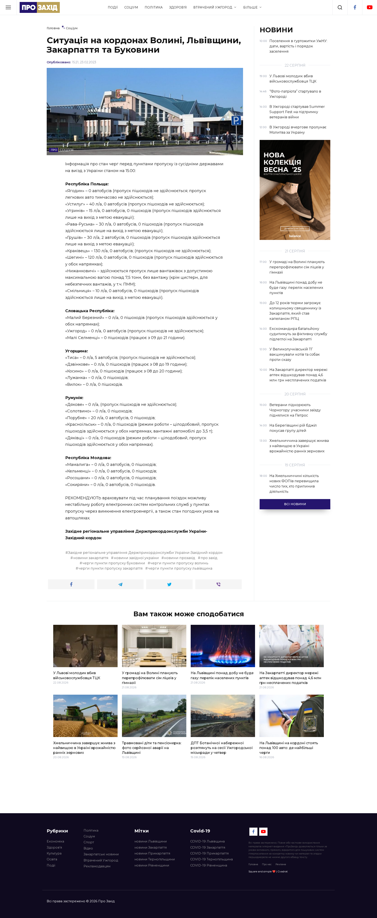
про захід (209, 558)
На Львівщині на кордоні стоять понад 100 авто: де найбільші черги (288, 748)
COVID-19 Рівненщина (208, 865)
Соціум (131, 7)
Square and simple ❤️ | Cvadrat (268, 871)
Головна (253, 864)
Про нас (267, 864)
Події (113, 7)
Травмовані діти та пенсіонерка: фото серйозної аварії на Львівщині (151, 748)
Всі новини (295, 504)
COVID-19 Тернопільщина (211, 859)
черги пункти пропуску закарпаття (111, 568)
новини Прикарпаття (152, 853)
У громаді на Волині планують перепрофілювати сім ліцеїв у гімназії (150, 678)
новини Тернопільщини (154, 859)
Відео (88, 848)
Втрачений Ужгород (212, 7)
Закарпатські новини (101, 854)
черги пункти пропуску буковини (113, 563)
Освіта (52, 859)
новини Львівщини (150, 841)
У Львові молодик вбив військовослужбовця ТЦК (76, 675)
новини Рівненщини (151, 865)
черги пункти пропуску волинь (179, 563)
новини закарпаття (90, 558)
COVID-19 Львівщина (207, 841)
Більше (250, 7)
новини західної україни (136, 558)
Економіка (55, 841)
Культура (54, 853)
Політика (154, 7)
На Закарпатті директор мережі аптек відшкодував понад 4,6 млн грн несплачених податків (290, 678)
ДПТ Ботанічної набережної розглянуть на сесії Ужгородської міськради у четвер (222, 748)
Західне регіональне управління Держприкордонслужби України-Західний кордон (145, 553)
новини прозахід (179, 558)
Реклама (281, 864)
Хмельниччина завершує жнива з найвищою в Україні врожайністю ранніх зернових (84, 748)
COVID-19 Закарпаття (207, 847)
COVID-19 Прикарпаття (209, 853)
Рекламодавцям (97, 866)
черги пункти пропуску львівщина (180, 568)
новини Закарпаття (150, 847)
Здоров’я (178, 7)
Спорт (89, 842)
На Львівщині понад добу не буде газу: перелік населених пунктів (222, 675)
